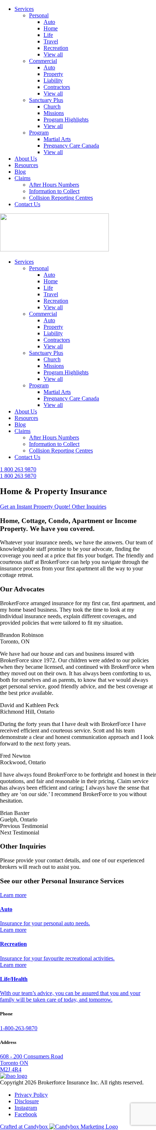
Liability (53, 80)
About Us (26, 159)
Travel (51, 41)
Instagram (26, 1108)
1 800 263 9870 (18, 469)
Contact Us (27, 204)
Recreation (56, 48)
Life (48, 35)
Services (24, 9)
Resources (26, 165)
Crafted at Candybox (24, 1126)
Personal (39, 15)
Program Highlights (66, 119)
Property (53, 74)
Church (52, 106)
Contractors (57, 87)
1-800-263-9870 (18, 1028)
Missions (54, 113)
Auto (49, 22)
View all (53, 54)
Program (39, 132)
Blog (20, 172)
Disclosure (27, 1101)
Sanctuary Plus (46, 100)
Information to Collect (54, 191)
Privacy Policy (31, 1095)
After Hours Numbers (54, 185)
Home (51, 28)
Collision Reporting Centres (61, 198)
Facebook (26, 1114)
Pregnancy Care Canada (71, 146)
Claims (22, 178)
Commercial (43, 61)
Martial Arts (57, 139)
